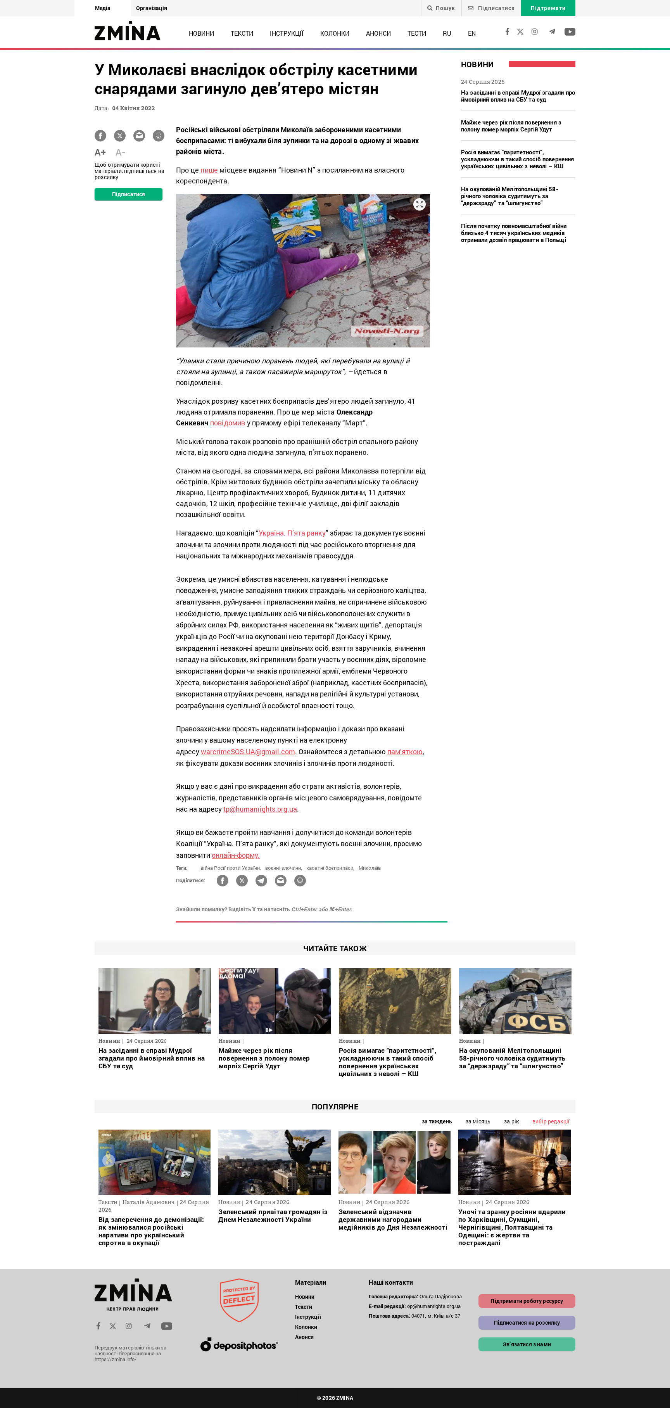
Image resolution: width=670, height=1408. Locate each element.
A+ (100, 152)
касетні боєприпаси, (330, 867)
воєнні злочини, (283, 867)
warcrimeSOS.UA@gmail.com (248, 751)
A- (120, 152)
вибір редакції (551, 1121)
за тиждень (437, 1121)
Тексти (242, 33)
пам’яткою (405, 751)
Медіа (103, 8)
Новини (201, 33)
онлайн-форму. (236, 855)
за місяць (478, 1121)
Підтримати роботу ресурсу (526, 1300)
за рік (511, 1121)
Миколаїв (370, 867)
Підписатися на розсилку (527, 1322)
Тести (417, 33)
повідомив (227, 422)
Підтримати (548, 8)
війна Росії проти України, (230, 867)
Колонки (334, 33)
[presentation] (108, 1160)
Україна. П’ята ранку (292, 532)
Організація (151, 8)
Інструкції (287, 33)
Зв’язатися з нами (527, 1344)
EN (472, 33)
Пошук (445, 8)
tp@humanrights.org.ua (260, 809)
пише (209, 169)
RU (447, 33)
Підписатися (496, 8)
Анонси (378, 33)
